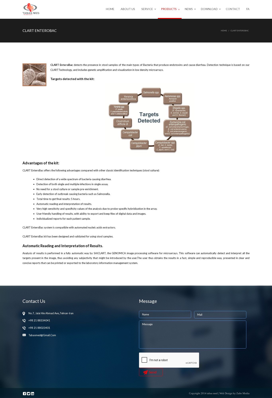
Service (147, 9)
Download (209, 9)
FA (247, 9)
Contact (233, 9)
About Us (128, 9)
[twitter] (28, 393)
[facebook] (24, 393)
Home (110, 9)
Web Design (225, 393)
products (169, 9)
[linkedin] (32, 393)
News (189, 9)
